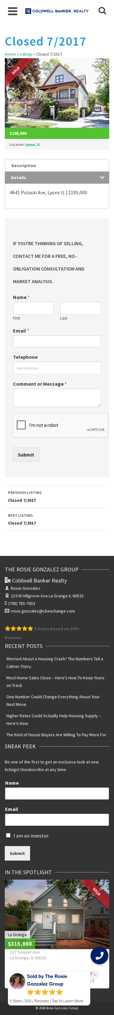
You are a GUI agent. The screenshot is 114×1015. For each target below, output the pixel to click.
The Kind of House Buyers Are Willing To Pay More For (56, 735)
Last (63, 318)
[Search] (102, 11)
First (16, 318)
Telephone (25, 357)
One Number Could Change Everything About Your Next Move (53, 700)
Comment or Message (40, 384)
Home (10, 54)
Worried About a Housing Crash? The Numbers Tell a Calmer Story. (54, 662)
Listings (26, 54)
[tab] (57, 165)
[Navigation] (13, 11)
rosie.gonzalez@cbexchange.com (43, 611)
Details (18, 177)
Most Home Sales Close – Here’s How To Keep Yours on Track (55, 681)
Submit (26, 454)
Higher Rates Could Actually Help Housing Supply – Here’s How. (53, 719)
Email (21, 330)
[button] (99, 955)
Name (21, 297)
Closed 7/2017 (25, 496)
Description (23, 165)
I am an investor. (31, 835)
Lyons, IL (32, 144)
